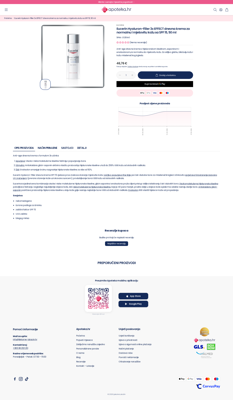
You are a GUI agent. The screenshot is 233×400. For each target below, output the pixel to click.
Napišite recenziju (116, 243)
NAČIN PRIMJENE (47, 148)
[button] (6, 10)
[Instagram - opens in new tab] (21, 379)
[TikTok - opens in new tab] (27, 379)
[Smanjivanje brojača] (119, 75)
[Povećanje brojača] (132, 75)
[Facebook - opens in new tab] (15, 379)
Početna (8, 18)
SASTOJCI (67, 148)
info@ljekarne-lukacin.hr (25, 339)
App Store (135, 296)
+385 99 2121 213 (20, 348)
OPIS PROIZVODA (24, 148)
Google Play (135, 303)
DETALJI (81, 148)
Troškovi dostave (133, 67)
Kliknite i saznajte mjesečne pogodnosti (115, 2)
